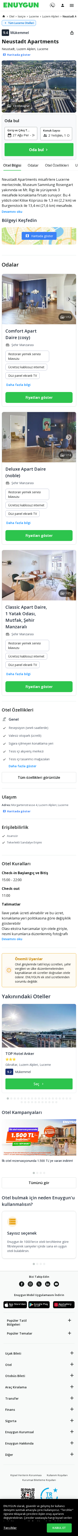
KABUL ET (59, 1528)
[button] (39, 86)
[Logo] (21, 5)
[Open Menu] (72, 5)
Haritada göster (42, 236)
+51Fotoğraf (21, 106)
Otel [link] (11, 16)
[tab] (12, 165)
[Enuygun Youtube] (56, 1284)
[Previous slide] (9, 299)
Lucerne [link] (34, 16)
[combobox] (23, 135)
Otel (8, 1365)
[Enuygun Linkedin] (47, 1284)
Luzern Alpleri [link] (50, 16)
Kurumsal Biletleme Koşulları (39, 1480)
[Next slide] (69, 299)
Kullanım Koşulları (57, 1475)
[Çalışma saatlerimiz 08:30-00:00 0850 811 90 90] (52, 4)
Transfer (12, 1398)
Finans (10, 1410)
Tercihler (10, 1528)
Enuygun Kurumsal (19, 1432)
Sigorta (10, 1421)
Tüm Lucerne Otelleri (21, 23)
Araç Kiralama (16, 1387)
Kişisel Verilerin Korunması (26, 1475)
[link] (4, 16)
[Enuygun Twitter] (39, 1284)
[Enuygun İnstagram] (30, 1284)
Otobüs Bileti (15, 1376)
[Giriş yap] (62, 5)
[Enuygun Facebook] (21, 1284)
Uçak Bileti (13, 1353)
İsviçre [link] (22, 16)
